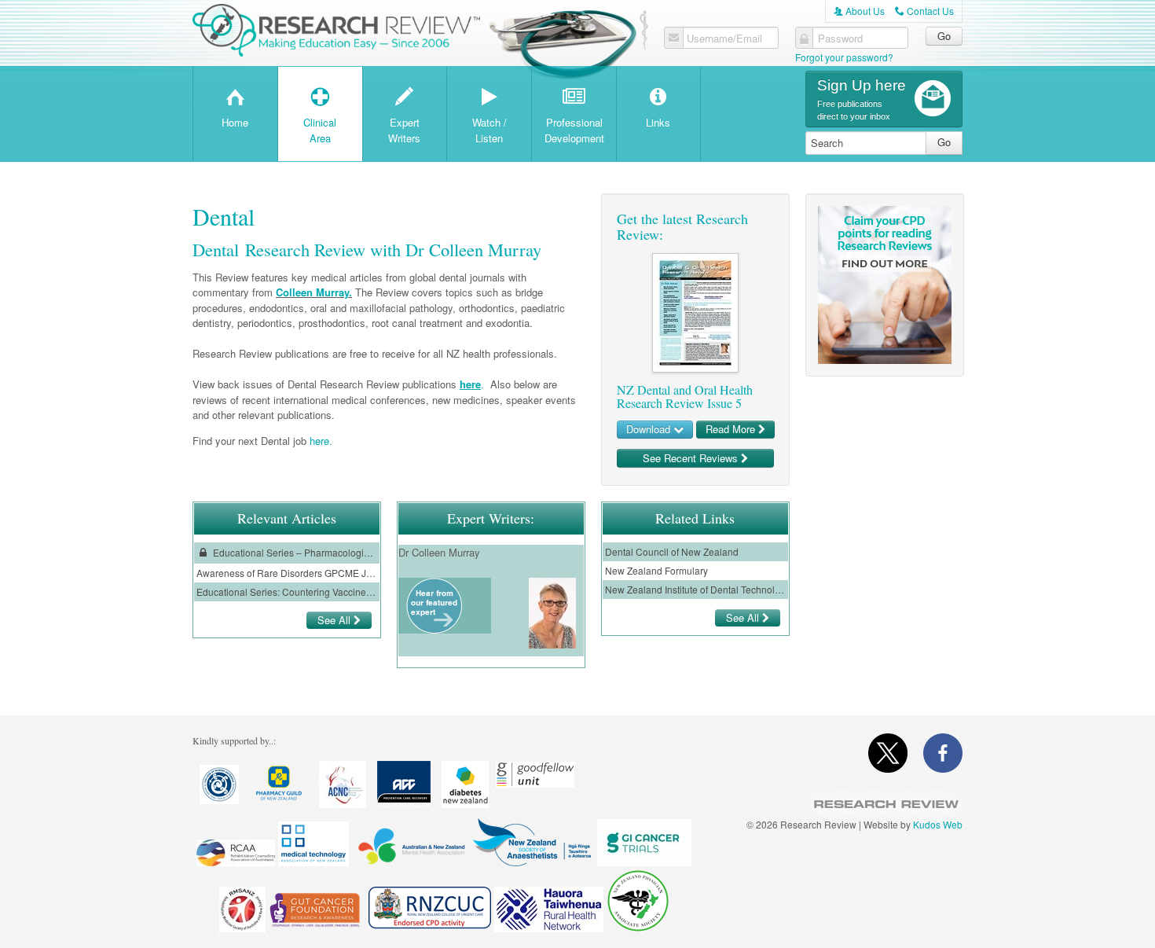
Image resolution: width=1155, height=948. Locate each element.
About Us (859, 10)
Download (649, 428)
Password (840, 38)
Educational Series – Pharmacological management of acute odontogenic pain (294, 552)
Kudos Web (937, 824)
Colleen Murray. (314, 292)
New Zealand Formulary (656, 570)
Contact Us (924, 10)
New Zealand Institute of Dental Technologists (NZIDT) (695, 589)
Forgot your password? (844, 57)
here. (321, 440)
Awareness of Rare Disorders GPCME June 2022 (286, 572)
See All (335, 619)
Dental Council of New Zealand (672, 551)
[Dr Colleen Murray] (434, 629)
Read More (732, 428)
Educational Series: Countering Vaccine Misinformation (286, 591)
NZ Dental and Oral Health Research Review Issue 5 (685, 396)
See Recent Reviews (692, 457)
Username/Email (724, 38)
